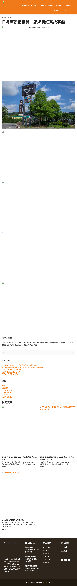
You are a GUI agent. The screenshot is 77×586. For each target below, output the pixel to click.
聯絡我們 (68, 5)
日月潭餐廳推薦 (7, 397)
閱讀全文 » (4, 467)
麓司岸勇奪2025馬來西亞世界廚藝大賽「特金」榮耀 (19, 365)
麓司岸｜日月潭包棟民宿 (10, 374)
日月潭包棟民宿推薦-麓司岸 (11, 372)
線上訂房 (64, 551)
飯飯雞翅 (43, 5)
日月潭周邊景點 (7, 17)
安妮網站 (46, 582)
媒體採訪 (5, 388)
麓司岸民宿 (25, 5)
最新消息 (51, 5)
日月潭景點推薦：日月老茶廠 (11, 370)
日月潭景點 (59, 5)
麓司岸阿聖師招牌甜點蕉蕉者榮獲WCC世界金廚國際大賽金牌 (22, 367)
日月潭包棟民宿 (7, 390)
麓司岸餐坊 (34, 5)
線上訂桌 (64, 547)
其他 (3, 386)
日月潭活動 (5, 395)
